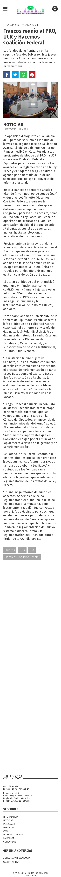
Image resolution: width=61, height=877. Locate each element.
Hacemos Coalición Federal (22, 557)
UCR (22, 550)
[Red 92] (30, 9)
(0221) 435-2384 (11, 861)
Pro (32, 550)
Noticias (8, 820)
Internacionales (13, 834)
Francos (10, 550)
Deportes (8, 827)
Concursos (9, 841)
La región (9, 838)
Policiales (9, 824)
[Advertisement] (30, 595)
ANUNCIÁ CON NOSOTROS (16, 858)
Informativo (10, 817)
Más (5, 831)
